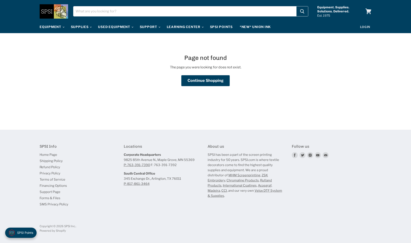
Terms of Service (52, 179)
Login (365, 27)
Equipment (51, 27)
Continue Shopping (205, 80)
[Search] (302, 11)
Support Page (50, 192)
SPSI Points (221, 27)
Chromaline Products (242, 180)
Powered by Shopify (53, 230)
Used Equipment (114, 27)
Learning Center (184, 27)
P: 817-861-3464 (137, 184)
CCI (224, 191)
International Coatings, (240, 185)
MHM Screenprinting (244, 175)
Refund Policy (50, 167)
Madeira (214, 191)
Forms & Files (50, 198)
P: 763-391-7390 (137, 165)
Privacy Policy (50, 173)
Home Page (48, 155)
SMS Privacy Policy (54, 204)
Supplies (80, 27)
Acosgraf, (265, 185)
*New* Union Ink (255, 27)
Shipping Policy (51, 161)
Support (149, 27)
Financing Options (53, 186)
